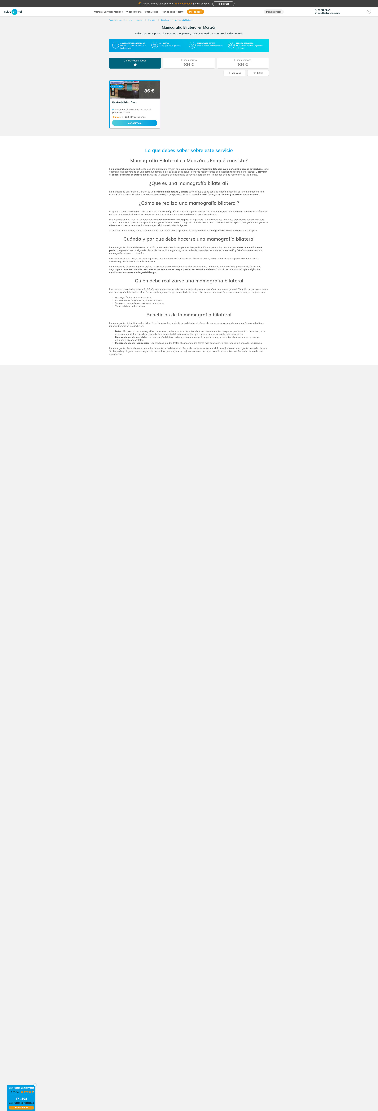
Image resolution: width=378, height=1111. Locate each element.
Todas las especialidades (119, 20)
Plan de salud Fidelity (172, 11)
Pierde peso (195, 11)
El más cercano (242, 63)
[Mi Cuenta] (369, 11)
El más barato (189, 63)
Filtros (260, 73)
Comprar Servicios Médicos (108, 11)
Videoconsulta (133, 11)
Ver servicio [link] (135, 122)
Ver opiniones (21, 1107)
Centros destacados (135, 60)
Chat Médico (151, 11)
